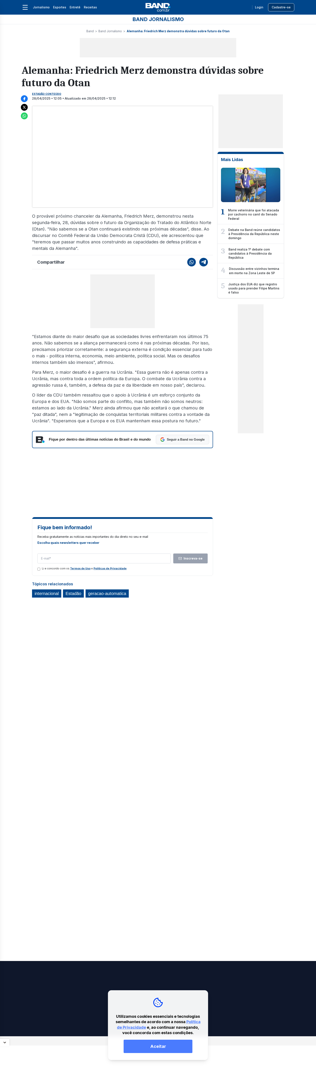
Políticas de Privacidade (110, 568)
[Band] (158, 7)
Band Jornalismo (110, 31)
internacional (47, 593)
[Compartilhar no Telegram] (203, 262)
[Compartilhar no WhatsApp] (24, 115)
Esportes (59, 7)
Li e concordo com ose (84, 568)
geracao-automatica (107, 593)
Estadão (73, 593)
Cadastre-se (281, 7)
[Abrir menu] (25, 7)
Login (259, 7)
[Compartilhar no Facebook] (24, 98)
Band (90, 31)
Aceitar (158, 1046)
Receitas (90, 7)
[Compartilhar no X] (24, 107)
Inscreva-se (193, 558)
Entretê (75, 7)
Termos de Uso (80, 568)
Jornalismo (41, 7)
